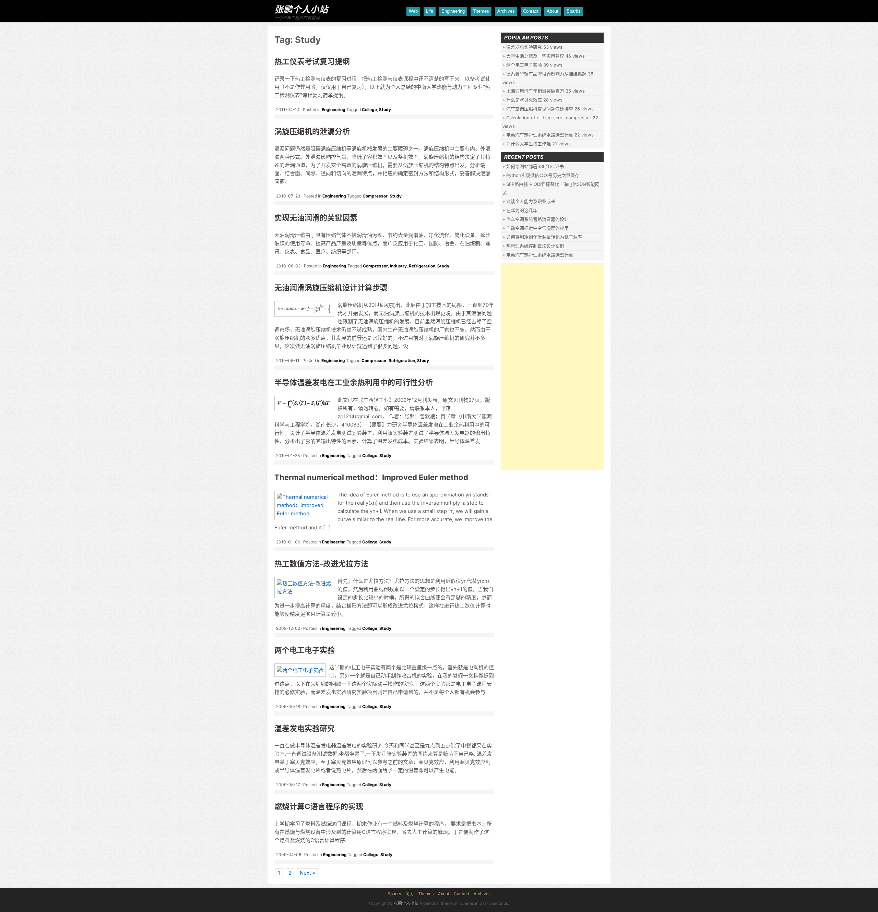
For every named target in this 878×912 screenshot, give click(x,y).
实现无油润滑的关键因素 (315, 217)
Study (385, 109)
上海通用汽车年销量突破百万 (535, 91)
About (552, 11)
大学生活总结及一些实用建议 (535, 56)
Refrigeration (422, 265)
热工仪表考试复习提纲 (312, 61)
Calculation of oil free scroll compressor (548, 117)
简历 (409, 893)
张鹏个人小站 (301, 9)
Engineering (453, 11)
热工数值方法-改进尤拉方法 (321, 563)
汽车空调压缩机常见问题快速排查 (539, 108)
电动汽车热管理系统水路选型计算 (539, 134)
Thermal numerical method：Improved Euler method (371, 477)
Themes (481, 11)
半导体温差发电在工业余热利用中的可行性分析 (353, 382)
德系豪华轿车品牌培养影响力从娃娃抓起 (546, 73)
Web (413, 11)
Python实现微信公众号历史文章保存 (542, 175)
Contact (530, 11)
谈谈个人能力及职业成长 (530, 201)
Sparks (574, 11)
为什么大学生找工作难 (528, 143)
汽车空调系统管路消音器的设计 (537, 219)
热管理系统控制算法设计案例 (535, 246)
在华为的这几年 (521, 210)
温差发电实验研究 (304, 728)
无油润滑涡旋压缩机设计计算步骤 (331, 287)
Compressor (375, 196)
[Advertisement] (552, 366)
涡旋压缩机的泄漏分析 (312, 131)
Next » (307, 872)
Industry (398, 265)
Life (429, 11)
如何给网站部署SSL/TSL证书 (535, 166)
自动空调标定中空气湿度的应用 (537, 228)
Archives (506, 11)
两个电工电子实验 (304, 650)
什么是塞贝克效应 (524, 100)
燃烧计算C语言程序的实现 (318, 806)
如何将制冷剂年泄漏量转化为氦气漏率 (544, 237)
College (369, 109)
